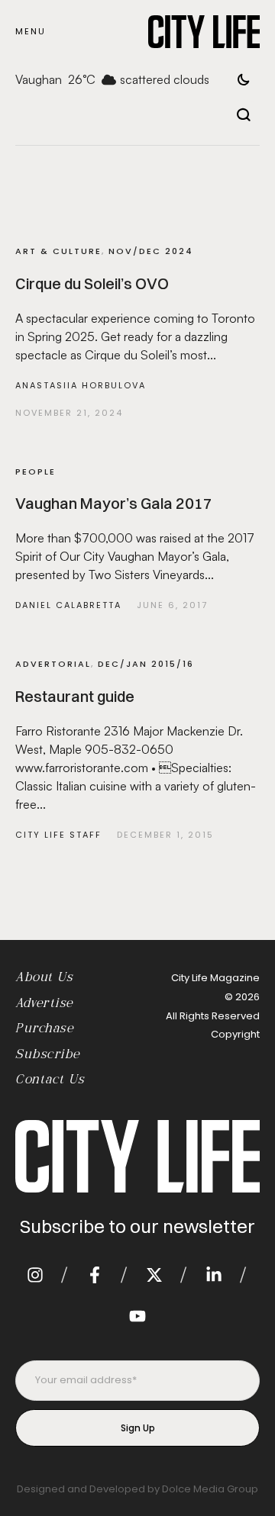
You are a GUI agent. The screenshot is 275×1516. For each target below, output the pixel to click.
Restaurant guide (74, 696)
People (35, 471)
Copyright (235, 1034)
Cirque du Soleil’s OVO (92, 283)
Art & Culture (58, 251)
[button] (30, 31)
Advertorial (53, 664)
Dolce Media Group (210, 1489)
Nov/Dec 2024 (150, 251)
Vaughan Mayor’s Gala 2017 (113, 503)
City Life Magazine (215, 977)
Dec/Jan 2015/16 (146, 664)
